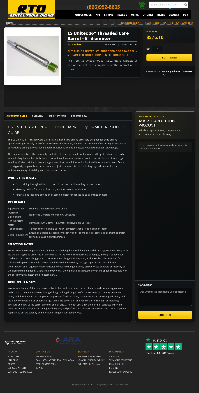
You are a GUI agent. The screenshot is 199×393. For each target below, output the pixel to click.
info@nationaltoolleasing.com (58, 360)
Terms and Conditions (120, 360)
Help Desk (13, 360)
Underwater (83, 14)
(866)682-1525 (46, 356)
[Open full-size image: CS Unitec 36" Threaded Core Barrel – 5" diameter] (33, 56)
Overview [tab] (37, 115)
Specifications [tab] (57, 115)
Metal (135, 14)
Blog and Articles (17, 368)
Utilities (148, 14)
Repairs (39, 368)
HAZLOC (122, 14)
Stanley (174, 14)
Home (10, 23)
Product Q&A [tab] (79, 115)
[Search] (186, 5)
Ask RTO (165, 315)
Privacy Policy (116, 364)
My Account (14, 356)
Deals (161, 14)
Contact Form (49, 364)
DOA (185, 14)
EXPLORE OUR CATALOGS (120, 372)
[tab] (115, 116)
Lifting (108, 14)
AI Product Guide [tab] (17, 115)
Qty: (148, 49)
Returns (113, 368)
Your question (145, 285)
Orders (11, 364)
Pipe (97, 14)
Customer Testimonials (20, 372)
